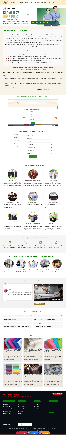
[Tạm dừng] (9, 125)
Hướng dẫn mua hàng (21, 406)
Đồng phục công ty (12, 180)
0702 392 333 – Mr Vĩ (7, 406)
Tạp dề (12, 223)
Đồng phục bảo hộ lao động (33, 223)
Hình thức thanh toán (37, 409)
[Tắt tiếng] (54, 125)
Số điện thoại (16, 137)
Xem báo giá (33, 156)
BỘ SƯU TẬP (27, 2)
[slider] (32, 125)
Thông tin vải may (21, 409)
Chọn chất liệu (17, 146)
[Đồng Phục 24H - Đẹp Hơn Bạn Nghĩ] (6, 2)
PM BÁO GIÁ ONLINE (20, 2)
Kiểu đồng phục (17, 143)
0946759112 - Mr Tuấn (7, 409)
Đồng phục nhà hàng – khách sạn (33, 180)
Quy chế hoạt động (21, 404)
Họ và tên (16, 134)
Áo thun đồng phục (53, 223)
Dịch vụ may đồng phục (21, 408)
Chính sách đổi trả (36, 404)
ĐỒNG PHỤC (43, 2)
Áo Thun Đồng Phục (35, 2)
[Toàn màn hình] (56, 125)
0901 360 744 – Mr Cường (8, 408)
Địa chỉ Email (16, 140)
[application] (33, 112)
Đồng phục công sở (53, 202)
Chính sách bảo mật (37, 406)
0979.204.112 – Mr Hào (7, 404)
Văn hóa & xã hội (20, 411)
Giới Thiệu (13, 2)
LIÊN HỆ (53, 2)
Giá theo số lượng (17, 152)
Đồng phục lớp (53, 180)
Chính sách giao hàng (37, 408)
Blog (49, 2)
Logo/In (15, 149)
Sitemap (19, 413)
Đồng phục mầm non (33, 202)
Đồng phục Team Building (13, 202)
